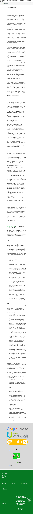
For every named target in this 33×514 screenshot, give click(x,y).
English (3, 488)
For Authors (14, 483)
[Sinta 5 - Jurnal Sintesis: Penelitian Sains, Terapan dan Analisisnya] (17, 442)
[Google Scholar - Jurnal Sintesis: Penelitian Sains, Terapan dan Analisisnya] (17, 429)
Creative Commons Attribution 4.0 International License (20, 500)
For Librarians (24, 483)
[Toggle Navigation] (29, 3)
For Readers (4, 483)
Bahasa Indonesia (4, 489)
